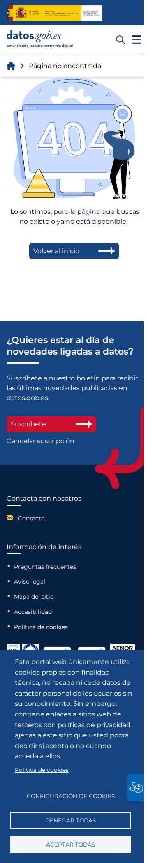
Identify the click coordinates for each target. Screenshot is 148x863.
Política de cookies (41, 627)
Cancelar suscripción (40, 441)
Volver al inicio (56, 251)
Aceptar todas (70, 844)
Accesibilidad (33, 612)
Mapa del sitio (34, 596)
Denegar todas (70, 820)
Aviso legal (29, 581)
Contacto (31, 518)
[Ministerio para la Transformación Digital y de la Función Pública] (54, 13)
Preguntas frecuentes (45, 566)
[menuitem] (44, 517)
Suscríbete (28, 424)
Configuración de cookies (71, 796)
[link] (40, 45)
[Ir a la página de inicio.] (11, 66)
